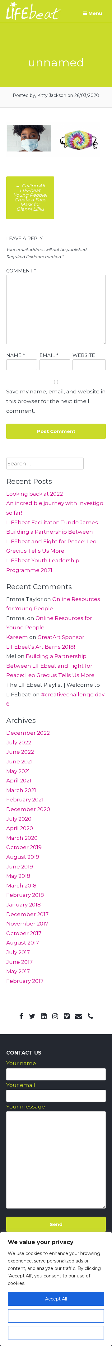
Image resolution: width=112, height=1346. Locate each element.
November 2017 (27, 924)
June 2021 (19, 761)
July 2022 (18, 742)
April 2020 (19, 828)
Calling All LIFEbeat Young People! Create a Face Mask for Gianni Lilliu (30, 197)
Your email (20, 1085)
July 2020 (18, 819)
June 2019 (19, 866)
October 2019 (24, 847)
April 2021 (18, 780)
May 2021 (18, 771)
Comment (21, 271)
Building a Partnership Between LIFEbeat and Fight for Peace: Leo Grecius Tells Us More (51, 541)
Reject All (56, 1332)
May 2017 (18, 971)
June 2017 (19, 962)
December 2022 (28, 733)
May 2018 (18, 876)
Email (49, 355)
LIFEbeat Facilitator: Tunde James (52, 522)
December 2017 (27, 914)
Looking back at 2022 (34, 494)
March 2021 (21, 790)
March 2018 (21, 885)
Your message (25, 1106)
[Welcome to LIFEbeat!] (33, 18)
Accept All (56, 1299)
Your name (21, 1063)
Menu (94, 13)
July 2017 (18, 952)
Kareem (17, 637)
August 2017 (22, 943)
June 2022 (20, 752)
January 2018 (23, 904)
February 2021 (25, 799)
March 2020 (22, 838)
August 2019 (22, 857)
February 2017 (25, 981)
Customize (56, 1316)
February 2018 (25, 895)
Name (15, 355)
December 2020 (28, 809)
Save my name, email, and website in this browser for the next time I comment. (56, 401)
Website (83, 355)
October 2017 (23, 933)
